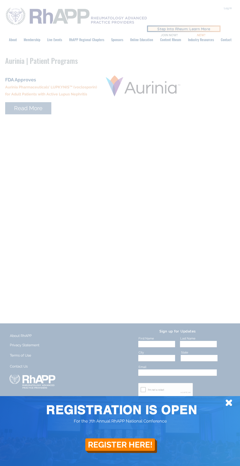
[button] (229, 402)
